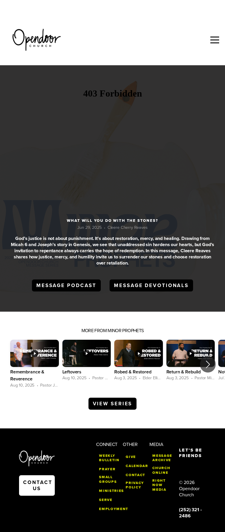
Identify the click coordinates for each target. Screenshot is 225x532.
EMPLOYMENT (113, 509)
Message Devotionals (151, 285)
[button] (208, 364)
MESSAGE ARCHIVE (162, 458)
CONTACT (135, 475)
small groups (108, 479)
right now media (159, 485)
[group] (34, 364)
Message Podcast (66, 285)
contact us (37, 485)
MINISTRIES (111, 491)
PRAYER (107, 469)
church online (161, 470)
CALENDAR (137, 466)
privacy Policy (135, 485)
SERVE (105, 500)
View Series (112, 404)
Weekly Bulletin (109, 458)
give (131, 457)
